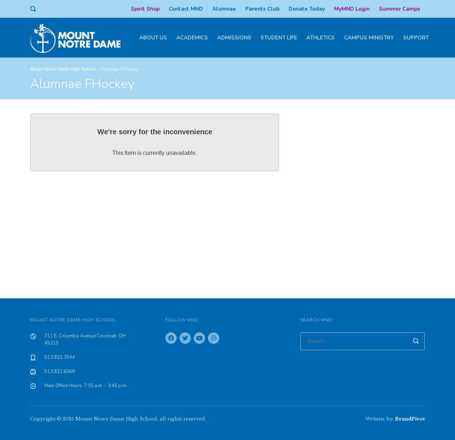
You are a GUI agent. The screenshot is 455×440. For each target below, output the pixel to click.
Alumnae (224, 8)
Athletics (320, 37)
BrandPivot (410, 419)
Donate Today (307, 8)
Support (416, 37)
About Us (153, 37)
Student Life (279, 37)
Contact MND (186, 8)
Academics (192, 37)
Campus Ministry (369, 37)
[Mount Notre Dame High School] (79, 38)
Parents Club (262, 8)
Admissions (234, 37)
